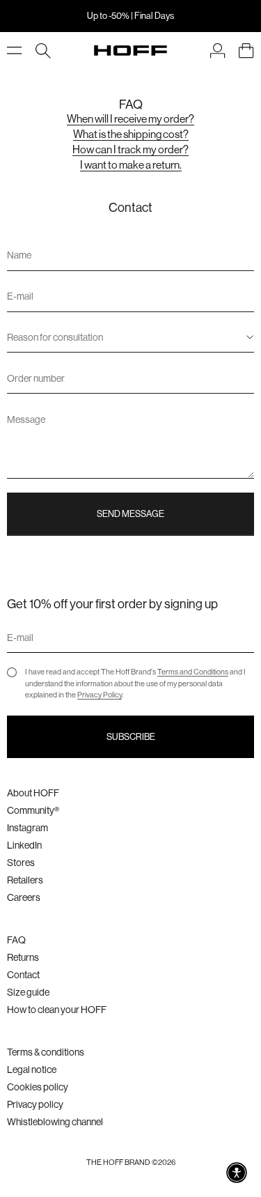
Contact (23, 974)
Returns (23, 957)
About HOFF (33, 792)
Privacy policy (35, 1104)
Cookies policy (37, 1086)
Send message (130, 514)
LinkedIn (24, 845)
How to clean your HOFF (56, 1009)
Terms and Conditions (192, 672)
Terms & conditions (45, 1052)
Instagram (27, 827)
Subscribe (130, 737)
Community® (33, 810)
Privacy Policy (99, 695)
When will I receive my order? (130, 119)
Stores (21, 862)
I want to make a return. (131, 165)
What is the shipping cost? (131, 134)
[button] (236, 1172)
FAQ (16, 939)
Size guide (28, 992)
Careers (23, 897)
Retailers (25, 880)
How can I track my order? (130, 150)
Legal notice (31, 1069)
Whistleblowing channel (55, 1121)
